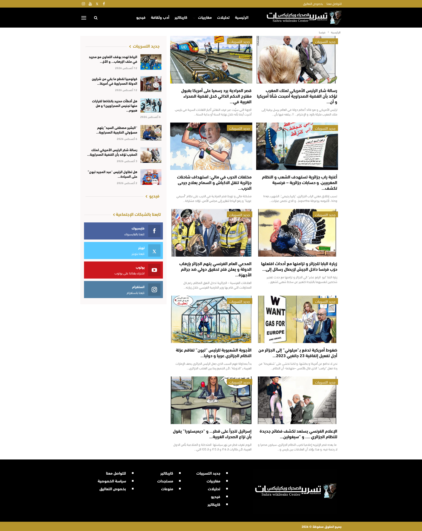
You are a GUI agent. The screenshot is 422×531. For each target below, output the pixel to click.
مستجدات (165, 480)
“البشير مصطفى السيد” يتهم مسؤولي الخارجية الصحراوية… (116, 129)
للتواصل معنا (334, 3)
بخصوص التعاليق (313, 3)
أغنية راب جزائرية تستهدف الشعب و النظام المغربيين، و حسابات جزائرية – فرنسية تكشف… (299, 182)
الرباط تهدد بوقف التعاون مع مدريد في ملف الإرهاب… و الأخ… (113, 58)
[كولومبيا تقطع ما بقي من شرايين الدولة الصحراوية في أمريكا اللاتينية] (151, 84)
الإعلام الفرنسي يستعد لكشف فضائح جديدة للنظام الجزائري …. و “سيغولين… (298, 433)
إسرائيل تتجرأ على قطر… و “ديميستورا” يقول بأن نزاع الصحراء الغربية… (212, 433)
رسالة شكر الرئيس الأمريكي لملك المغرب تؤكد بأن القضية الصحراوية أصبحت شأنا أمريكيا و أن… (297, 95)
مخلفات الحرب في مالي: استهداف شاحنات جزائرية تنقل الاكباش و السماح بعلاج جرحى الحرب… (214, 182)
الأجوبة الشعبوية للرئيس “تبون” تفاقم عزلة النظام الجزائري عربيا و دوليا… (214, 352)
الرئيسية (241, 17)
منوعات (167, 488)
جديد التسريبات (325, 41)
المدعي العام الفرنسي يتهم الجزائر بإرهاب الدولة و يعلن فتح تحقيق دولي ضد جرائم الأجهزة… (215, 269)
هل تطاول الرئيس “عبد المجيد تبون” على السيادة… (112, 173)
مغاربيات (205, 17)
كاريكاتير (181, 17)
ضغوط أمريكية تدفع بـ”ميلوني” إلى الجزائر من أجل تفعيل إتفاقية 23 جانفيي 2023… (297, 352)
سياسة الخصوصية (112, 480)
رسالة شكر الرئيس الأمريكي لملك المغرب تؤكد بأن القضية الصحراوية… (112, 151)
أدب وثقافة (160, 17)
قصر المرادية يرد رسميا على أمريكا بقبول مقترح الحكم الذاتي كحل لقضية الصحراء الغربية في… (216, 95)
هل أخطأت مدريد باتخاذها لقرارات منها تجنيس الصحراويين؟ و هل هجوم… (114, 105)
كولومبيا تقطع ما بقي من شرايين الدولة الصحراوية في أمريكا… (114, 80)
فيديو (141, 17)
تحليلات (223, 17)
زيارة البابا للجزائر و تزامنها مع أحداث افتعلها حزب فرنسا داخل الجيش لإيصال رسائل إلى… (299, 266)
